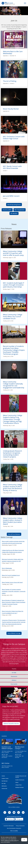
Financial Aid (4, 788)
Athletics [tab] (14, 680)
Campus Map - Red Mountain (19, 756)
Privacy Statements (20, 825)
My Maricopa (4, 781)
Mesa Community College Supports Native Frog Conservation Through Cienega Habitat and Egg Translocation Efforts (12, 419)
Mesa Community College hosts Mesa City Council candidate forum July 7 (12, 612)
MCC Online (5, 763)
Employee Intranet (19, 787)
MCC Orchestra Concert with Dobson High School (14, 137)
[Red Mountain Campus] (20, 742)
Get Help (4, 783)
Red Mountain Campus (19, 747)
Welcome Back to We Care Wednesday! (12, 52)
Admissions (4, 786)
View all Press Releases (14, 534)
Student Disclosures (19, 780)
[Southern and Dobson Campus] (7, 742)
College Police (18, 785)
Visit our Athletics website (14, 807)
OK (24, 839)
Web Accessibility (14, 830)
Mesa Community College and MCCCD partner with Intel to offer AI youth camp (13, 253)
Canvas (3, 776)
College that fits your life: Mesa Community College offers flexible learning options (13, 551)
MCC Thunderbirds (19, 210)
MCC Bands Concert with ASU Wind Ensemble (12, 167)
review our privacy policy (10, 840)
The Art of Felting (9, 81)
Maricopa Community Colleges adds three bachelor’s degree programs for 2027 (12, 560)
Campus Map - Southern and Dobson (7, 756)
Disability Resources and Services (20, 776)
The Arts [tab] (14, 669)
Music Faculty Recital (11, 109)
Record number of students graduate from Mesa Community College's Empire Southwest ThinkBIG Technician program (14, 350)
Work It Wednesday (7, 568)
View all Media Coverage (14, 633)
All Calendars (14, 213)
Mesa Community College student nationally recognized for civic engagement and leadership (13, 385)
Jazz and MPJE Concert (11, 196)
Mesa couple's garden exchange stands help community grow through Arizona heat (13, 542)
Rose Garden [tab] (14, 684)
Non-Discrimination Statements (14, 828)
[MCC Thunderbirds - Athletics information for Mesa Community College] (14, 799)
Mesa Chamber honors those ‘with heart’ (12, 582)
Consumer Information (9, 825)
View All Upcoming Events (14, 204)
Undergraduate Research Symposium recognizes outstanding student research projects (12, 454)
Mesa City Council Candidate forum (11, 575)
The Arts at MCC (7, 210)
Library (16, 782)
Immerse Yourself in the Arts (11, 723)
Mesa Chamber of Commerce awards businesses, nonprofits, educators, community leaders (13, 591)
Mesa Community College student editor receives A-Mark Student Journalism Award (12, 521)
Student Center (5, 778)
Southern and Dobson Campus (7, 747)
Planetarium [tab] (14, 676)
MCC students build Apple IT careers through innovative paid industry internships (13, 285)
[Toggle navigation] (25, 3)
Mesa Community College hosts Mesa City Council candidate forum (12, 316)
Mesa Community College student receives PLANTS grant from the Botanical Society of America (12, 487)
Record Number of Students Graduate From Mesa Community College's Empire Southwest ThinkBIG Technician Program (13, 602)
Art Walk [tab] (14, 672)
